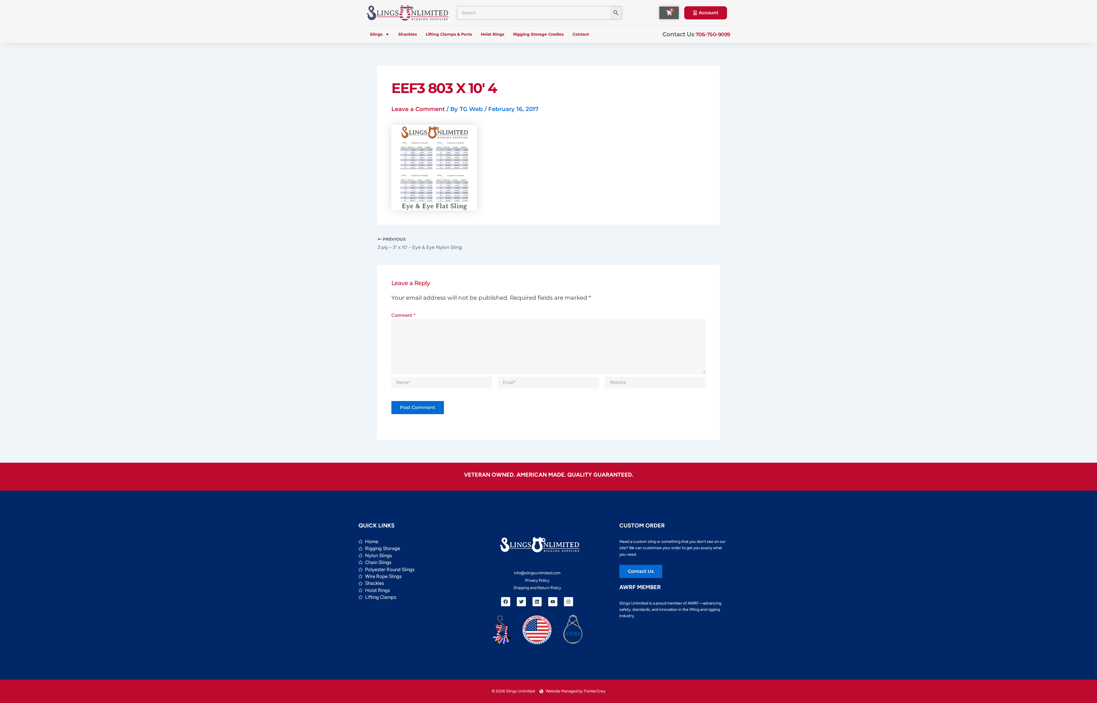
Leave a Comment (418, 109)
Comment (403, 315)
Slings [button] (376, 34)
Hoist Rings (492, 34)
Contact (580, 34)
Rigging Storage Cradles (538, 34)
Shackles (407, 34)
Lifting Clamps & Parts (449, 34)
